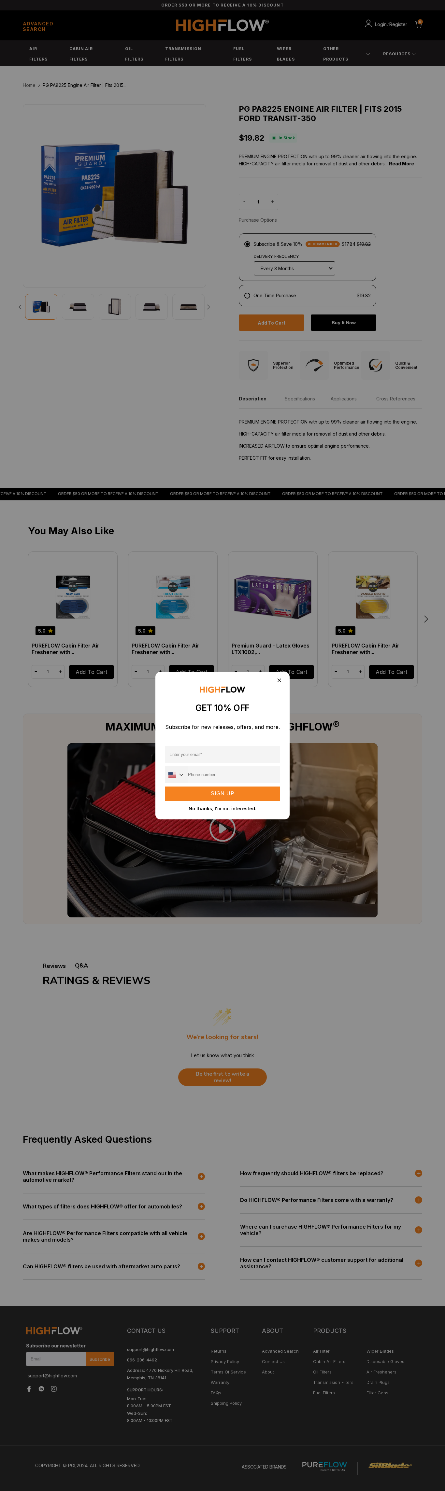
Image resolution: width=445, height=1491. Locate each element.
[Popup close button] (279, 681)
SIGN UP (223, 793)
